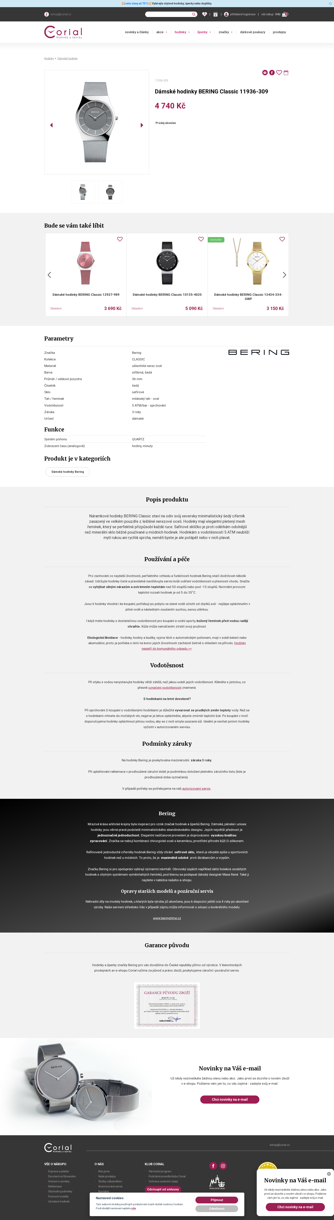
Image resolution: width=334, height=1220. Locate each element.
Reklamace (55, 1186)
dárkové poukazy (252, 32)
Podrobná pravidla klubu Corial (167, 1176)
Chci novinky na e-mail (230, 1099)
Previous (49, 275)
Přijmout (217, 1200)
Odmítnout (216, 1209)
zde (133, 1208)
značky (224, 32)
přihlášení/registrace (243, 14)
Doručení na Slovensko (62, 1176)
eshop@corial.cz (60, 14)
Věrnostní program (160, 1171)
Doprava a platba (58, 1171)
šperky (202, 32)
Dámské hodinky (68, 58)
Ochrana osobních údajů (163, 1181)
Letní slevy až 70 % (136, 3)
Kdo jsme (104, 1171)
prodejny (279, 32)
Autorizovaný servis (110, 1186)
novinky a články (137, 32)
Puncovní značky (58, 1196)
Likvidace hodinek (59, 1201)
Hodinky (49, 58)
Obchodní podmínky (60, 1191)
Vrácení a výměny (59, 1181)
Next (284, 275)
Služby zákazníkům (110, 1181)
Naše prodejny (107, 1176)
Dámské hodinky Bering (68, 472)
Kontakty (103, 1191)
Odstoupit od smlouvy (163, 1189)
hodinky (180, 32)
